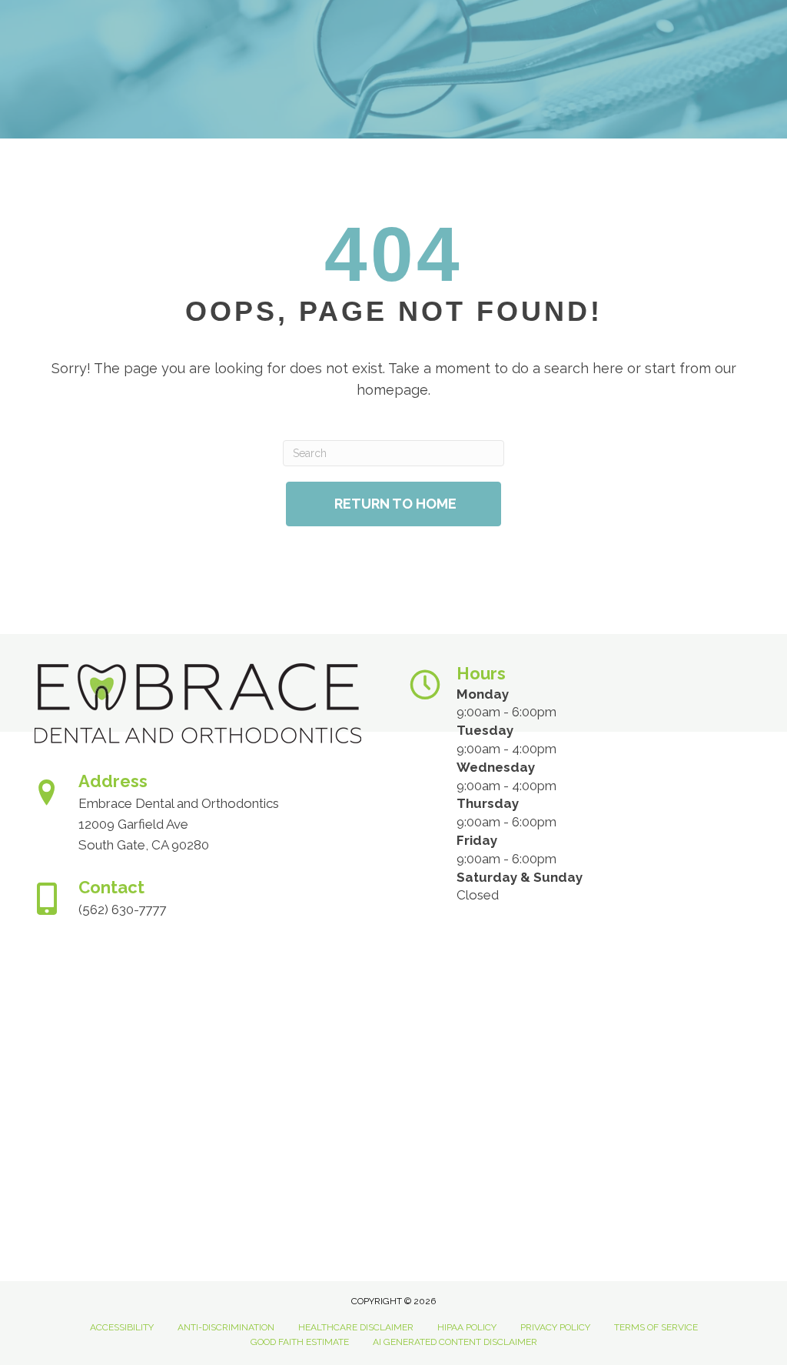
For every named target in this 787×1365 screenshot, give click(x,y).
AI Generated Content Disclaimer (455, 1342)
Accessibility (122, 1327)
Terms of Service (656, 1327)
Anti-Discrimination (226, 1327)
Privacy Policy (555, 1327)
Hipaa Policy (466, 1327)
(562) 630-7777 (122, 909)
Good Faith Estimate (300, 1342)
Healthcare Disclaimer (355, 1327)
